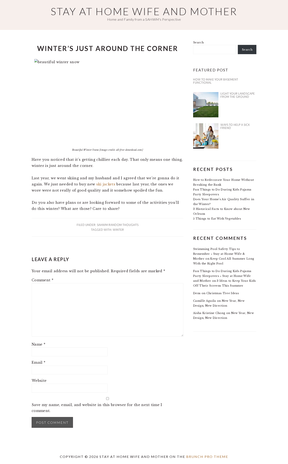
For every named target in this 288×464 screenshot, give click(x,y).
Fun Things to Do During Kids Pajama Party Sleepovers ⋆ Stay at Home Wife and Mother (222, 276)
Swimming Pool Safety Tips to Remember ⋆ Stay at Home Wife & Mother (219, 253)
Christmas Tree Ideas (222, 293)
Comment (42, 280)
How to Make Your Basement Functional (215, 81)
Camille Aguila (204, 300)
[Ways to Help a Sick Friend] (205, 136)
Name (38, 344)
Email (38, 362)
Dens (197, 293)
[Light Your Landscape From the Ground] (205, 105)
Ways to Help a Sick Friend (235, 126)
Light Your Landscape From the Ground (238, 95)
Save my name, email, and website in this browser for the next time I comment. (97, 408)
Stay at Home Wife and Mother (144, 11)
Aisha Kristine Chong (209, 313)
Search (198, 42)
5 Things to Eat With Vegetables (217, 218)
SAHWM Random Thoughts (118, 225)
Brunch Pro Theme (207, 457)
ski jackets (106, 184)
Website (39, 380)
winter (118, 229)
